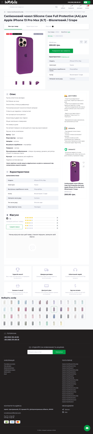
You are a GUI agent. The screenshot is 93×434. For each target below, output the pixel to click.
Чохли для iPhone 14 (68, 393)
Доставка (72, 96)
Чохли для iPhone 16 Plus (69, 374)
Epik (69, 32)
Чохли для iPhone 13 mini (69, 399)
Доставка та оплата (9, 364)
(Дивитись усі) (65, 57)
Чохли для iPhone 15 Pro (69, 381)
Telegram (67, 409)
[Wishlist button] (81, 42)
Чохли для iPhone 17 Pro (69, 366)
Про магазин (7, 366)
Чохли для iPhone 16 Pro (69, 372)
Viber (66, 412)
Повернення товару (9, 370)
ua (85, 2)
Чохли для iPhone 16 (67, 375)
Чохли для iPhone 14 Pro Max (70, 387)
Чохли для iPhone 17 (67, 368)
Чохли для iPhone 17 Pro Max (70, 364)
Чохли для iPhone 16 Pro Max (70, 370)
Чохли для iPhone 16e (68, 377)
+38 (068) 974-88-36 (11, 339)
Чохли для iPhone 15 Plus (69, 383)
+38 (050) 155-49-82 (11, 337)
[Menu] (2, 2)
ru (88, 2)
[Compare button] (85, 42)
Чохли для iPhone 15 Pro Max (70, 379)
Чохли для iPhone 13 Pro (69, 397)
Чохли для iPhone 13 (67, 401)
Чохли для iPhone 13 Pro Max (15, 11)
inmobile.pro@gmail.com (12, 413)
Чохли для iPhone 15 (67, 385)
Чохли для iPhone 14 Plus (69, 391)
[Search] (56, 7)
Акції (5, 374)
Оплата (71, 128)
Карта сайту (7, 372)
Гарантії (71, 149)
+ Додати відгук (14, 227)
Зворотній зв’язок (9, 368)
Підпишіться (59, 352)
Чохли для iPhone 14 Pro (69, 389)
